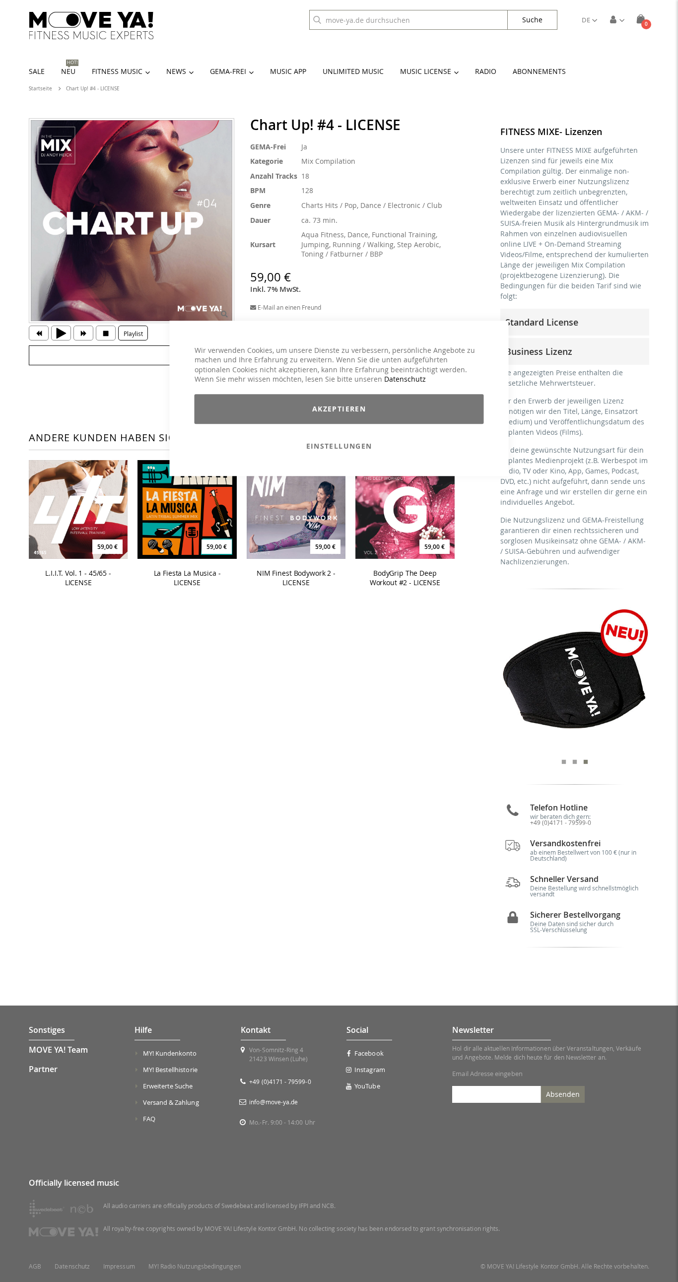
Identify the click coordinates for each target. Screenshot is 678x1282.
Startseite (40, 88)
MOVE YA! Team (58, 1049)
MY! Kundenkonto (170, 1053)
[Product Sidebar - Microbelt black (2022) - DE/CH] (575, 678)
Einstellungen (339, 446)
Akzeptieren (339, 408)
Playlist (133, 333)
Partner (43, 1069)
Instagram (369, 1069)
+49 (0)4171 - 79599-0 (560, 822)
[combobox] (408, 20)
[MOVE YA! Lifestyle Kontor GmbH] (91, 25)
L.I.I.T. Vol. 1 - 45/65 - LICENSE (78, 578)
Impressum (119, 1266)
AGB (35, 1266)
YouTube (367, 1085)
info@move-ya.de (273, 1102)
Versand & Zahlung (171, 1102)
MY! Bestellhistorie (170, 1069)
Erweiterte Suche (168, 1085)
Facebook (369, 1053)
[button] (589, 20)
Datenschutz (405, 379)
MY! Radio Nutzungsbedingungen (194, 1266)
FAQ (149, 1118)
